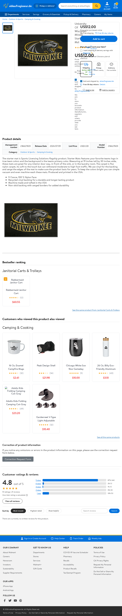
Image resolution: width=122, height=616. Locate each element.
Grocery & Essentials (51, 14)
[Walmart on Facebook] (4, 601)
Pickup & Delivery (71, 14)
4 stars (38, 483)
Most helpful (54, 510)
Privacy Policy (99, 556)
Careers (97, 14)
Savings (36, 14)
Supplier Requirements (12, 572)
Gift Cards (37, 568)
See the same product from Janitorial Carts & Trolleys (96, 310)
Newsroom (7, 560)
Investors (7, 564)
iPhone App (8, 586)
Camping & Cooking (32, 19)
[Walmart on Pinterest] (20, 601)
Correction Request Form (18, 459)
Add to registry (108, 90)
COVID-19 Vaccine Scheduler (75, 552)
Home (4, 19)
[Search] (96, 6)
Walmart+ (37, 564)
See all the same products (108, 437)
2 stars (38, 490)
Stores (36, 556)
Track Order (78, 538)
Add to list (90, 90)
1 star (39, 493)
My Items (108, 14)
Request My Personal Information (102, 566)
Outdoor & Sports (16, 19)
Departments (13, 14)
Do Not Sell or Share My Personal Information (104, 572)
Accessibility (68, 564)
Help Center (59, 538)
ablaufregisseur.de (107, 81)
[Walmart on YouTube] (15, 601)
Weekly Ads (96, 538)
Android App (8, 590)
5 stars (38, 480)
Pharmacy (86, 14)
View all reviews (12, 501)
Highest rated (36, 510)
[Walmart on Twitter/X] (10, 601)
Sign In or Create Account (35, 538)
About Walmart (9, 552)
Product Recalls (69, 568)
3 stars (38, 487)
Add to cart (99, 38)
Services (25, 14)
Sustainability (8, 568)
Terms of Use (99, 552)
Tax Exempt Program (72, 572)
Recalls (66, 560)
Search (114, 510)
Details (102, 84)
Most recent (18, 510)
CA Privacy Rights (101, 560)
